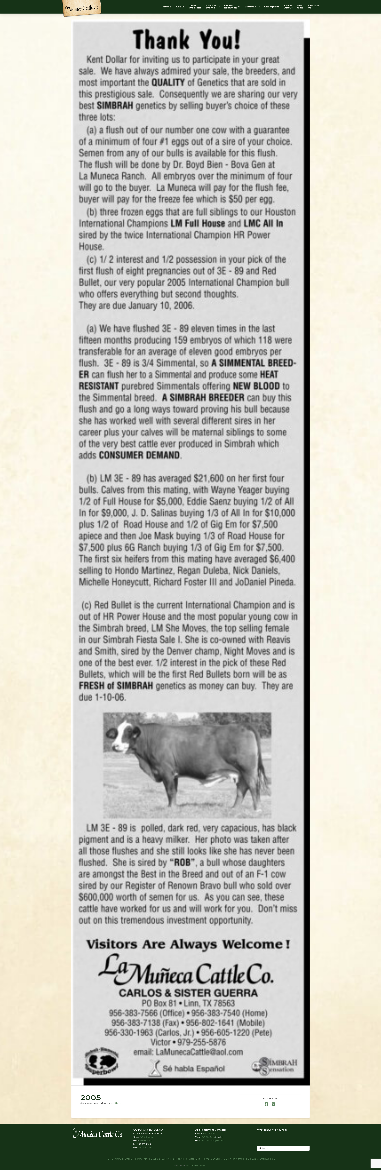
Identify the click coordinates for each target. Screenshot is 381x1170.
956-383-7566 (146, 1137)
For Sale (252, 1159)
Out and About (234, 1159)
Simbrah (178, 1159)
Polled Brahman (160, 1159)
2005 (119, 1103)
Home (109, 1159)
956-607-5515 (208, 1137)
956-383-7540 (146, 1140)
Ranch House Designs (196, 1165)
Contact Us (267, 1159)
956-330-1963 (209, 1133)
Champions (193, 1159)
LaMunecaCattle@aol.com (212, 1140)
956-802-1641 (147, 1147)
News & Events (212, 1159)
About (119, 1159)
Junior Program (136, 1159)
